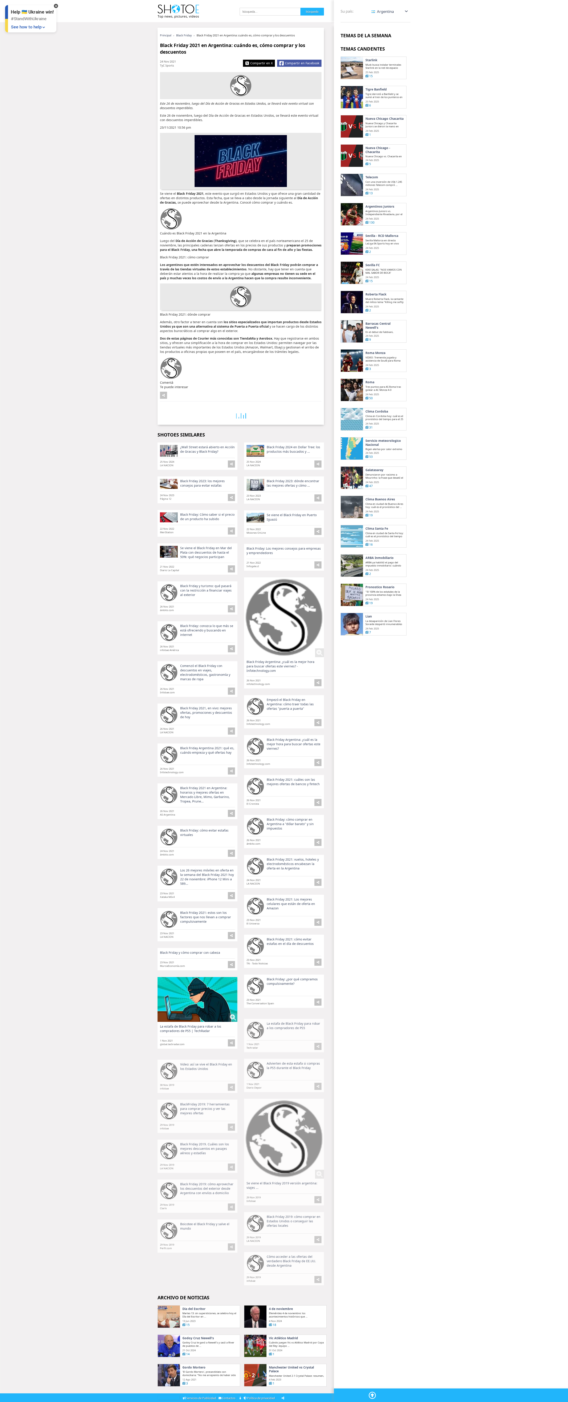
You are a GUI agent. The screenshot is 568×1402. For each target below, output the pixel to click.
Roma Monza (375, 353)
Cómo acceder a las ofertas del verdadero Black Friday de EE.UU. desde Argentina (291, 1256)
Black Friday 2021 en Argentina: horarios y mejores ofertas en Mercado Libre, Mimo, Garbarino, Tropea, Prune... (205, 794)
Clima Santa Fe (376, 529)
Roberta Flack (376, 294)
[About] (240, 1398)
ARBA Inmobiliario (379, 558)
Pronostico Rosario (379, 587)
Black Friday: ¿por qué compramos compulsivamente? (292, 981)
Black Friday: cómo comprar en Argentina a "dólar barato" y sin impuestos (290, 823)
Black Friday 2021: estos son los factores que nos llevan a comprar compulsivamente (205, 917)
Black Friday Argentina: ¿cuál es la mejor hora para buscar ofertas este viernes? (293, 744)
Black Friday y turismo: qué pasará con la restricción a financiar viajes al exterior (206, 590)
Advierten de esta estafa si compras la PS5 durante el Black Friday (293, 1061)
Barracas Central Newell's (377, 325)
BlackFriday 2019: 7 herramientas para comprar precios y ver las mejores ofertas (205, 1104)
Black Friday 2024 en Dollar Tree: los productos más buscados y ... (293, 449)
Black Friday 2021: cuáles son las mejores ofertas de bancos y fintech (293, 781)
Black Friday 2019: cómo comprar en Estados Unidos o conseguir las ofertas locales (293, 1216)
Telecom (371, 177)
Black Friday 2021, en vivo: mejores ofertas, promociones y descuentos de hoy (206, 712)
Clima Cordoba (376, 411)
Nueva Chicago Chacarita (384, 119)
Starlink (371, 60)
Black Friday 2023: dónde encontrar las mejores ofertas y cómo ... (293, 483)
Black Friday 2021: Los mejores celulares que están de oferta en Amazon (291, 903)
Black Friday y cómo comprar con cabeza (190, 952)
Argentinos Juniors (379, 206)
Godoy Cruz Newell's (198, 1338)
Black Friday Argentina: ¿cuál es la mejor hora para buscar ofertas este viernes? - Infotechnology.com (280, 666)
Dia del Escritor (193, 1309)
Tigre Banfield (376, 89)
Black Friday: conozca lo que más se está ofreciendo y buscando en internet (206, 630)
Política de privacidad (261, 1398)
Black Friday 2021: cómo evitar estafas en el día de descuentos (290, 941)
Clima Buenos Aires (380, 499)
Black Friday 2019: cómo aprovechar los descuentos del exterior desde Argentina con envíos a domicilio (206, 1184)
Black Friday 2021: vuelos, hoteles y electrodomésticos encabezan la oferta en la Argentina (293, 863)
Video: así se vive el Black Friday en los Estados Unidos (206, 1062)
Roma (369, 382)
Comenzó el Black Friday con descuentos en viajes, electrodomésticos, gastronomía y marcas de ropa (205, 672)
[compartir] (163, 395)
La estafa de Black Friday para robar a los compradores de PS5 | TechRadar (190, 1028)
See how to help (26, 26)
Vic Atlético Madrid (283, 1338)
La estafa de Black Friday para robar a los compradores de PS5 (293, 1021)
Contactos (229, 1398)
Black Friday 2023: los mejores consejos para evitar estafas (202, 483)
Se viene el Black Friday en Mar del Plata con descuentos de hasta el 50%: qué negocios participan (206, 552)
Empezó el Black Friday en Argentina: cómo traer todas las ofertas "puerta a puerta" (290, 704)
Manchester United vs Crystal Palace (291, 1369)
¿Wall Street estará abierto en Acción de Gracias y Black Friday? (207, 449)
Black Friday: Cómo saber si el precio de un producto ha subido (207, 516)
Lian (368, 616)
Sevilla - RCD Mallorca (381, 236)
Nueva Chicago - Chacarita (377, 150)
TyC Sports (167, 65)
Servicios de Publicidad (201, 1398)
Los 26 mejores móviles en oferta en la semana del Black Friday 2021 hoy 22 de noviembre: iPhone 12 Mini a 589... (207, 877)
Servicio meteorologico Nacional (383, 442)
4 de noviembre (281, 1309)
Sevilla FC (372, 265)
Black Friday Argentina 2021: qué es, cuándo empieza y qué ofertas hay (207, 750)
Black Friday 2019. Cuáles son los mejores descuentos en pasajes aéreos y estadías (204, 1144)
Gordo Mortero (193, 1367)
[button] (389, 11)
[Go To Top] (372, 1395)
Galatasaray (374, 470)
